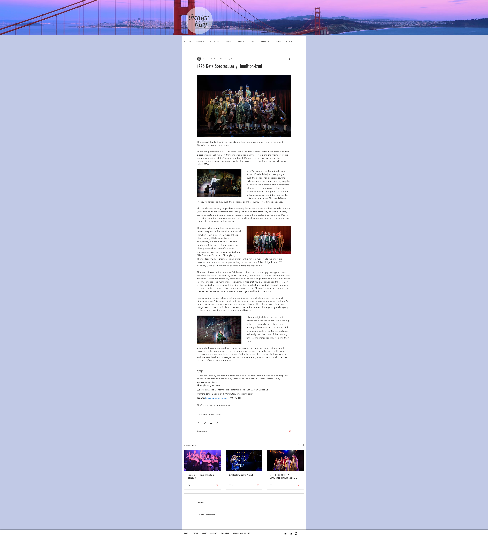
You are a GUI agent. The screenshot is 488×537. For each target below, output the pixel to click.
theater (198, 16)
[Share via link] (217, 423)
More (288, 41)
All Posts (187, 41)
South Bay (229, 41)
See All (301, 445)
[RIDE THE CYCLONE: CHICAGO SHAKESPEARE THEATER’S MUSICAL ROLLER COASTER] (285, 460)
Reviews (241, 41)
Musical (219, 414)
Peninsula (265, 41)
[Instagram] (296, 533)
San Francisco (214, 41)
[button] (300, 41)
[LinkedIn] (290, 533)
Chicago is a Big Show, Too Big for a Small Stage (200, 476)
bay (201, 23)
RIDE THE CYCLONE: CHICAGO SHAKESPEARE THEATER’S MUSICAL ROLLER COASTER (282, 476)
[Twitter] (285, 533)
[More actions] (289, 58)
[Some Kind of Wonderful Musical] (244, 460)
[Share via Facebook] (198, 423)
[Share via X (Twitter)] (204, 423)
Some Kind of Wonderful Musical (241, 475)
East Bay (253, 41)
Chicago (277, 41)
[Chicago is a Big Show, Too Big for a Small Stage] (202, 460)
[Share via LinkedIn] (210, 423)
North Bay (200, 41)
